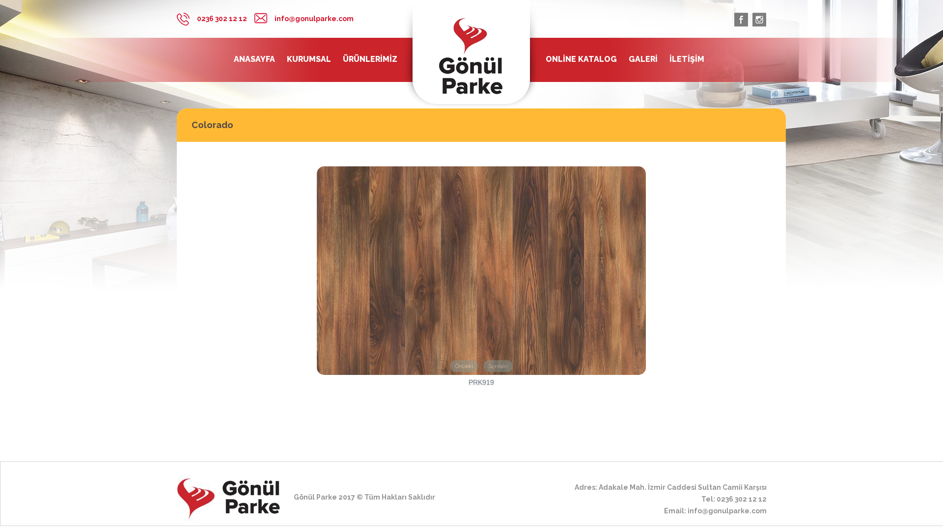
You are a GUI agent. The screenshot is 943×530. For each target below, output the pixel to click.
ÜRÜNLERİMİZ (370, 59)
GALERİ (643, 59)
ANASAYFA (254, 59)
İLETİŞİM (686, 59)
